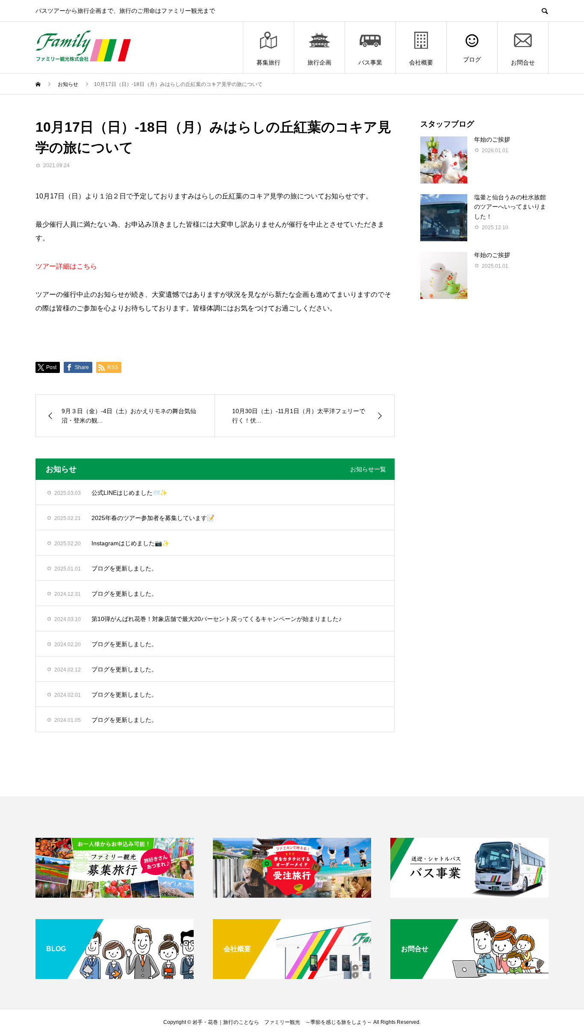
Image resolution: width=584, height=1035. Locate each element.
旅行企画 (319, 62)
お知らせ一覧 (368, 469)
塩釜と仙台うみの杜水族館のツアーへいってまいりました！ (510, 207)
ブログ (472, 59)
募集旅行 (268, 62)
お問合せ (523, 62)
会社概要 (421, 62)
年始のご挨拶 (492, 139)
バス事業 (370, 62)
